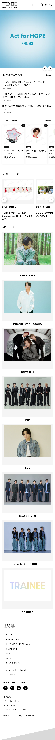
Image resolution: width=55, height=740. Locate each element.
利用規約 (7, 697)
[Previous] (45, 68)
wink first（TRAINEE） (18, 669)
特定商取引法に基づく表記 (14, 705)
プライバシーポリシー (12, 701)
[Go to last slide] (4, 199)
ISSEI (9, 658)
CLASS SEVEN (13, 663)
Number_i (11, 648)
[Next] (50, 68)
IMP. (8, 653)
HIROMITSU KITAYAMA (18, 644)
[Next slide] (51, 199)
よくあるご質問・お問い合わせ (16, 709)
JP (46, 5)
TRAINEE (10, 674)
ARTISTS (9, 634)
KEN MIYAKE (12, 639)
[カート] (41, 5)
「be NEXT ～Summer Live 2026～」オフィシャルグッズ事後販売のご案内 (27, 95)
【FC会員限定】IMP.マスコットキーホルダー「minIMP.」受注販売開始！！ (24, 83)
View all (49, 75)
